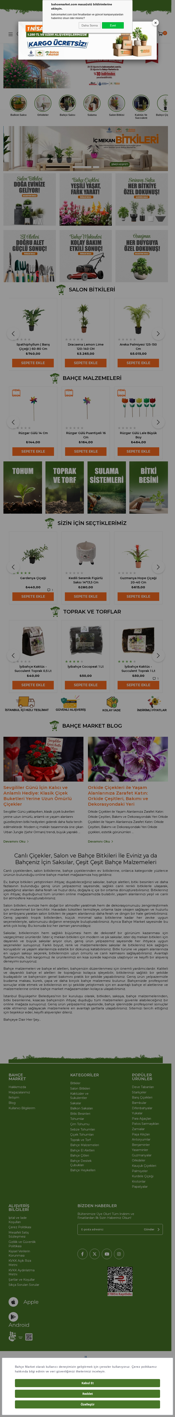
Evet (113, 25)
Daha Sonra (90, 25)
